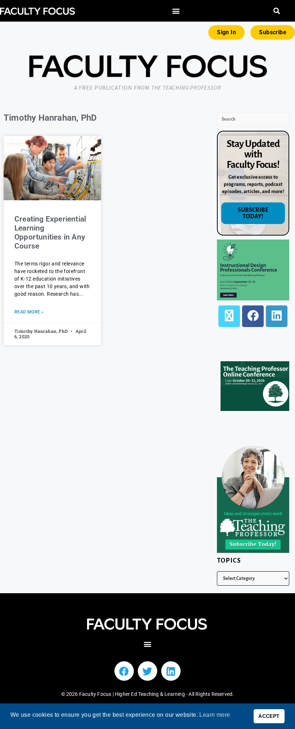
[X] (229, 316)
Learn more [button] (214, 715)
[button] (176, 11)
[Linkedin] (171, 671)
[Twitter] (147, 671)
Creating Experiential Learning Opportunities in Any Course (50, 233)
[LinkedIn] (276, 316)
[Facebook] (253, 316)
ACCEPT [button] (269, 716)
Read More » (29, 311)
